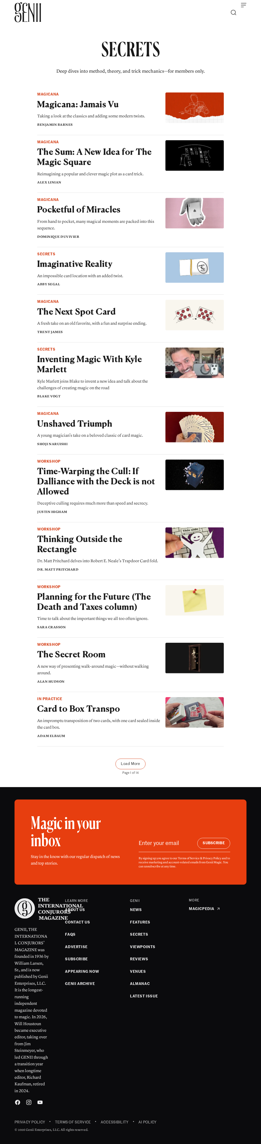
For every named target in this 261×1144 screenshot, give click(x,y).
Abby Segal (48, 284)
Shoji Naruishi (52, 444)
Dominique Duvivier (58, 237)
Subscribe (214, 843)
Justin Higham (52, 512)
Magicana (48, 94)
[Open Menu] (244, 5)
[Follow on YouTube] (40, 1103)
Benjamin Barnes (55, 125)
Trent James (50, 332)
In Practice (49, 699)
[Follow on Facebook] (18, 1103)
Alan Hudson (51, 682)
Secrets (46, 254)
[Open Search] (233, 12)
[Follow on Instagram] (29, 1103)
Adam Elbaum (51, 736)
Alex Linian (49, 182)
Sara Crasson (51, 627)
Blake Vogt (48, 396)
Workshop (49, 461)
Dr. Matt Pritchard (58, 570)
